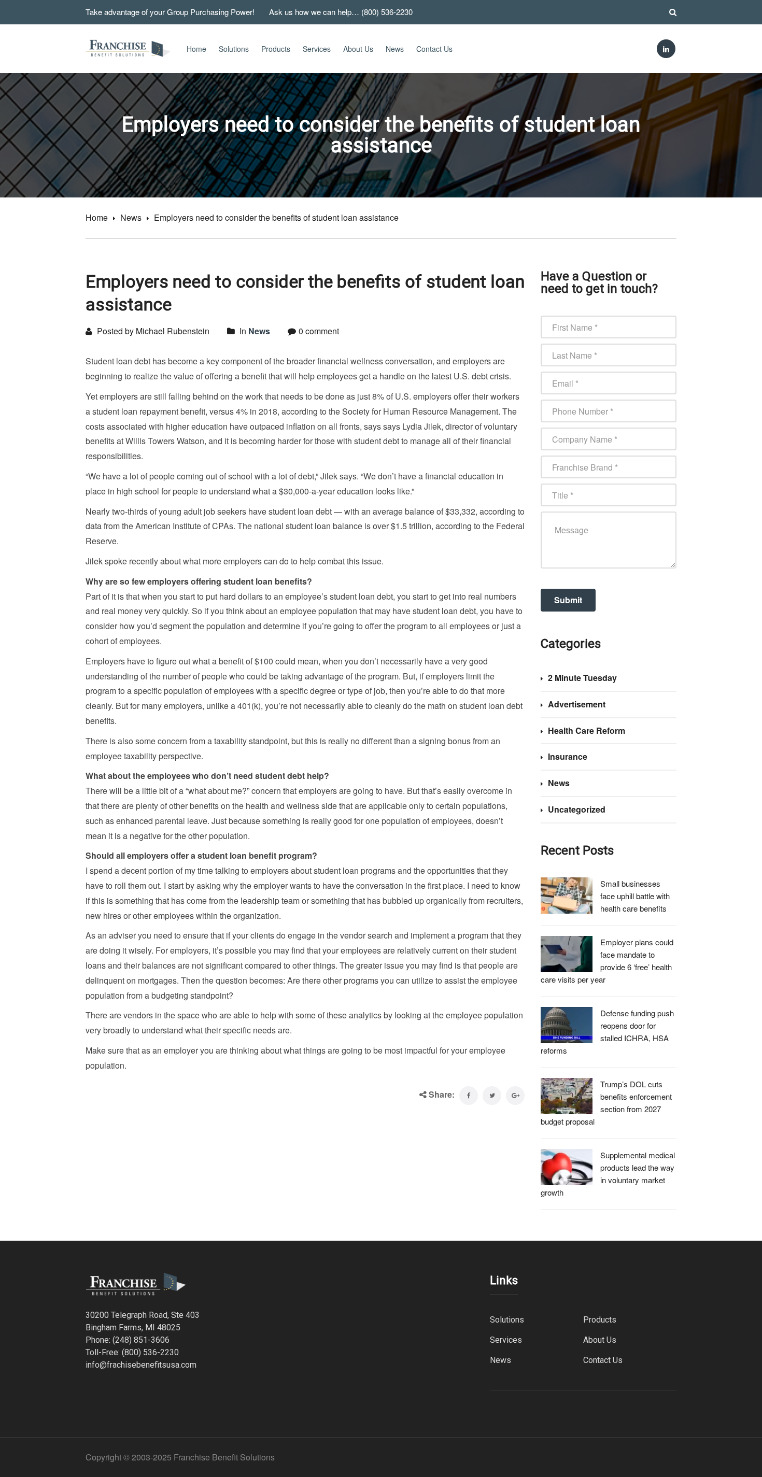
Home (196, 48)
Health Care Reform (586, 730)
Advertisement (576, 704)
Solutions (234, 48)
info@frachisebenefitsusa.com (141, 1365)
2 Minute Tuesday (582, 678)
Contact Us (434, 48)
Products (275, 48)
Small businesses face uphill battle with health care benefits (635, 896)
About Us (358, 48)
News (395, 48)
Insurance (567, 756)
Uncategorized (576, 809)
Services (317, 48)
